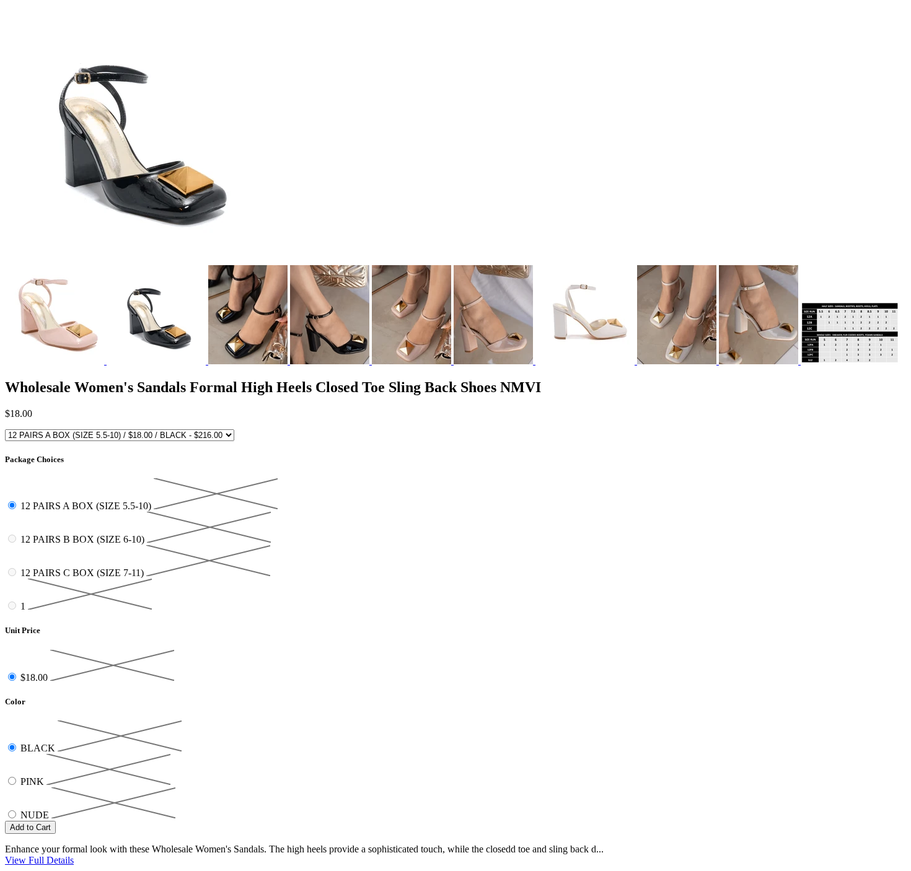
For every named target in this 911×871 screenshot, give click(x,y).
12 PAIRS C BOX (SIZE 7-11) (83, 572)
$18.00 (35, 677)
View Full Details (39, 860)
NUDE (35, 815)
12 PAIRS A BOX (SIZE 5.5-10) (87, 506)
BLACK (39, 748)
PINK (33, 781)
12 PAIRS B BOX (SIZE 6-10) (83, 539)
